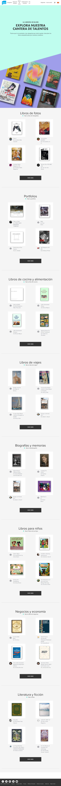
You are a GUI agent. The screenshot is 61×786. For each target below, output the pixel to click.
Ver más (30, 178)
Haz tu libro (31, 697)
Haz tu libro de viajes (31, 365)
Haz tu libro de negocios (31, 614)
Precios (25, 783)
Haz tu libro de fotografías (31, 116)
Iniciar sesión (49, 2)
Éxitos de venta (19, 2)
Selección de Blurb (15, 2)
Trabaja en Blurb (19, 783)
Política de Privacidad (31, 783)
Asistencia (47, 783)
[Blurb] (4, 3)
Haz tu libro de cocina (31, 282)
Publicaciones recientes (25, 2)
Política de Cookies (40, 783)
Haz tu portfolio (31, 199)
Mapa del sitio (52, 783)
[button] (58, 3)
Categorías (9, 2)
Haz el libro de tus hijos (31, 531)
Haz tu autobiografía (31, 448)
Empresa (13, 783)
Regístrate (43, 2)
